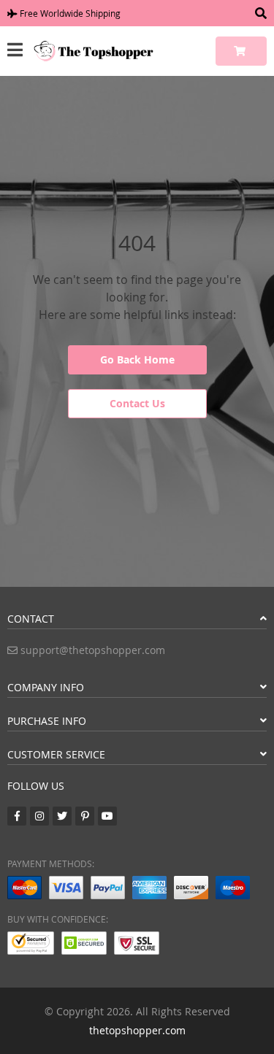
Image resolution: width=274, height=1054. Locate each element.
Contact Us (137, 403)
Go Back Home (137, 359)
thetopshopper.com (137, 1030)
